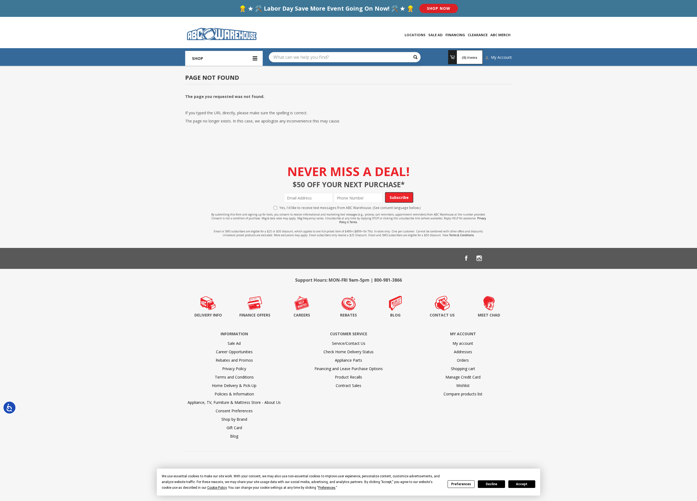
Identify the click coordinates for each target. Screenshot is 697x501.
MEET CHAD (489, 315)
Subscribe (399, 197)
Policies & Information (234, 394)
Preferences (461, 484)
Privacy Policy (234, 368)
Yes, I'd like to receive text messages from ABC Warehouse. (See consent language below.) (350, 207)
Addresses (463, 351)
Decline (491, 484)
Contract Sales (348, 385)
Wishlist (463, 385)
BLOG (395, 315)
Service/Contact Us (348, 343)
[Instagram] (479, 258)
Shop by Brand (234, 419)
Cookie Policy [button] (217, 488)
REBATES (348, 315)
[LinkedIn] (492, 258)
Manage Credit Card (463, 377)
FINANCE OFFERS (254, 315)
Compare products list (463, 394)
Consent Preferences (234, 410)
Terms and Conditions (234, 377)
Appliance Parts (348, 360)
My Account (501, 57)
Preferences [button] (326, 488)
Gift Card (234, 427)
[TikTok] (505, 258)
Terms (353, 222)
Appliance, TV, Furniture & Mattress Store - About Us (234, 402)
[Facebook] (466, 258)
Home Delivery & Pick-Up (234, 385)
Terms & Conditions (461, 235)
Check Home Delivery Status (348, 351)
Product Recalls (348, 377)
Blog (234, 436)
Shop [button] (197, 58)
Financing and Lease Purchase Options (348, 368)
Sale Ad (234, 343)
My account (463, 343)
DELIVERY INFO (208, 315)
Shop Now (438, 8)
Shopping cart (463, 368)
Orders (463, 360)
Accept (521, 484)
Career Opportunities (234, 351)
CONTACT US (442, 315)
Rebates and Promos (234, 360)
